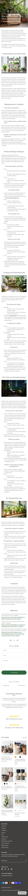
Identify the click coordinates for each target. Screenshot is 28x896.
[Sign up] (26, 860)
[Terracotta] (15, 757)
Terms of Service (5, 843)
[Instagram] (5, 869)
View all (24, 737)
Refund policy (4, 845)
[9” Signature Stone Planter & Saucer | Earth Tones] (20, 774)
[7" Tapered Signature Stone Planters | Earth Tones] (20, 748)
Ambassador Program (6, 875)
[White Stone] (18, 757)
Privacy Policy (4, 847)
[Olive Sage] (7, 784)
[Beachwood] (15, 784)
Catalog (3, 828)
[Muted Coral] (18, 784)
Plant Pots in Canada (6, 841)
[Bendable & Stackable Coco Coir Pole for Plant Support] (7, 801)
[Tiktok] (8, 869)
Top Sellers (5, 737)
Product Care (4, 836)
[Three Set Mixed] (15, 810)
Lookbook (3, 830)
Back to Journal (14, 681)
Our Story (3, 826)
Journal (3, 832)
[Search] (5, 2)
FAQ (2, 834)
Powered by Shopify (15, 890)
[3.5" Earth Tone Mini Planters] (20, 801)
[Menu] (2, 2)
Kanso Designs (8, 890)
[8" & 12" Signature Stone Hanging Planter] (7, 774)
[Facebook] (2, 869)
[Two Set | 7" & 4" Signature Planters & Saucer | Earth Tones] (7, 748)
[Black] (20, 757)
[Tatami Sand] (20, 784)
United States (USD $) (6, 887)
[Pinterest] (11, 869)
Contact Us (4, 839)
